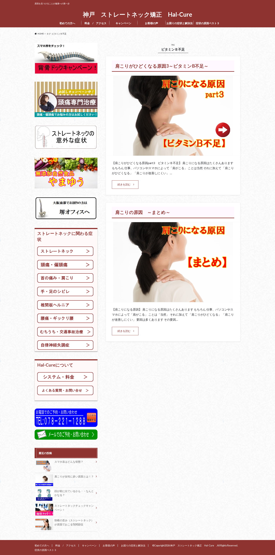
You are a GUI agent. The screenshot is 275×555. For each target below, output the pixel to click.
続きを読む (124, 184)
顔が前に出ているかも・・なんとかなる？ (74, 493)
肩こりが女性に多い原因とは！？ (74, 476)
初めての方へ (67, 23)
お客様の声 (151, 23)
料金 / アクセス (95, 23)
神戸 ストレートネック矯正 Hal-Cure (139, 14)
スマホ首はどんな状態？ (68, 461)
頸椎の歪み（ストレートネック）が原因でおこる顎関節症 (74, 522)
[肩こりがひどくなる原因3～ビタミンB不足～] (173, 153)
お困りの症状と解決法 (179, 23)
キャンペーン (123, 23)
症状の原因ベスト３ (209, 23)
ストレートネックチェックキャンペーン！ (74, 507)
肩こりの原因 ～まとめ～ (142, 212)
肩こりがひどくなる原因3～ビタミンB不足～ (161, 66)
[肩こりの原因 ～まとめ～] (173, 300)
